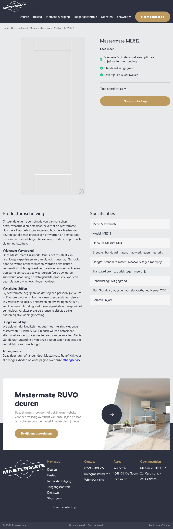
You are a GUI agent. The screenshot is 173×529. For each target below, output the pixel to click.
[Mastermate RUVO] (14, 6)
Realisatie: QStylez (159, 525)
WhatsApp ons (94, 479)
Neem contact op (152, 16)
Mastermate (46, 28)
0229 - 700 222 (94, 468)
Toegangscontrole (85, 16)
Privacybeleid (77, 525)
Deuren (24, 16)
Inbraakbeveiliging (58, 16)
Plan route (120, 479)
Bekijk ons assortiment (36, 433)
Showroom (124, 16)
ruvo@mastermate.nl (97, 474)
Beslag (37, 16)
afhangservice (72, 360)
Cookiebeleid (95, 525)
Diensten (107, 16)
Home (6, 28)
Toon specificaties (111, 88)
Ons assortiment (19, 28)
